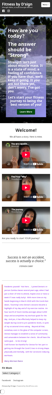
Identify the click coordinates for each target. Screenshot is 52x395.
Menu (46, 5)
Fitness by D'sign (17, 4)
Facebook (6, 380)
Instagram (18, 380)
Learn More (26, 111)
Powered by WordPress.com (27, 386)
